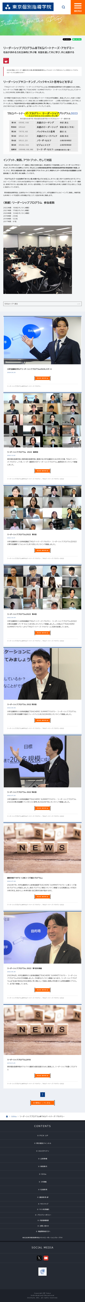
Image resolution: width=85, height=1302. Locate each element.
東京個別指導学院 (28, 7)
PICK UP (44, 1135)
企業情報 (43, 1159)
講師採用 (42, 1197)
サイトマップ (44, 1204)
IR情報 (44, 1182)
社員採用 (43, 1189)
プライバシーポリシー (44, 1215)
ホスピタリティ (43, 1151)
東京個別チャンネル (43, 1143)
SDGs (14, 1116)
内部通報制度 (44, 1220)
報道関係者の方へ (44, 1231)
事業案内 (43, 1166)
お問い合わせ (44, 1226)
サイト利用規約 (44, 1209)
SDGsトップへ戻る (11, 304)
